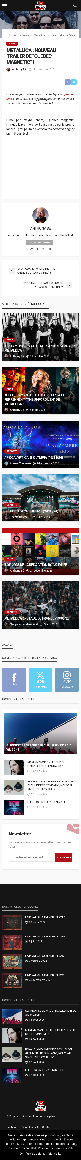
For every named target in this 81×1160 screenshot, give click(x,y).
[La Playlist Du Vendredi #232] (12, 961)
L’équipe (26, 1116)
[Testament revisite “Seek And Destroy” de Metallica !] (40, 337)
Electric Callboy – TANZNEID (47, 801)
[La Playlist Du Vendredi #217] (12, 922)
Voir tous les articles (39, 242)
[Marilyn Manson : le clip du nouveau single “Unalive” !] (14, 767)
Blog (9, 558)
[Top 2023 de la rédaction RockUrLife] (40, 551)
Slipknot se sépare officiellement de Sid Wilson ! (38, 747)
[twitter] (43, 249)
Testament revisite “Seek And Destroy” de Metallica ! (40, 348)
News (12, 43)
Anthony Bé (19, 69)
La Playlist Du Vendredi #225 (45, 936)
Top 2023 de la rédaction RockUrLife (35, 565)
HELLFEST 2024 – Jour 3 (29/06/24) (31, 511)
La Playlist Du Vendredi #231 (45, 975)
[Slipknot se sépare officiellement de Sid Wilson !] (40, 733)
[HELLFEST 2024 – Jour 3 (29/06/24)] (40, 497)
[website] (32, 249)
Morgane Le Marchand (24, 624)
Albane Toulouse (20, 463)
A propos (12, 1116)
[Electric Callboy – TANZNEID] (14, 807)
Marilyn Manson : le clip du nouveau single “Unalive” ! (46, 764)
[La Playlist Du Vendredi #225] (12, 942)
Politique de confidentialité (23, 1127)
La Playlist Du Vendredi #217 (45, 917)
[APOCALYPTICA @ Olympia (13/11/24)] (40, 444)
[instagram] (49, 249)
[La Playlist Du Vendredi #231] (12, 980)
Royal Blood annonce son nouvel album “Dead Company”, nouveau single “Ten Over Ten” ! (51, 785)
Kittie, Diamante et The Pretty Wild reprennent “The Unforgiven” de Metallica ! (34, 399)
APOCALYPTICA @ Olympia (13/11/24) (33, 458)
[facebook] (37, 249)
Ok (21, 1153)
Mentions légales (44, 1116)
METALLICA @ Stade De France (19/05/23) (37, 618)
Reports (11, 451)
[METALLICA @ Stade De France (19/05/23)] (40, 605)
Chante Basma (18, 517)
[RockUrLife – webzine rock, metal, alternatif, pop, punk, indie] (40, 1105)
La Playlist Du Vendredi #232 (45, 955)
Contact (47, 1127)
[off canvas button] (4, 5)
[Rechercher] (75, 5)
